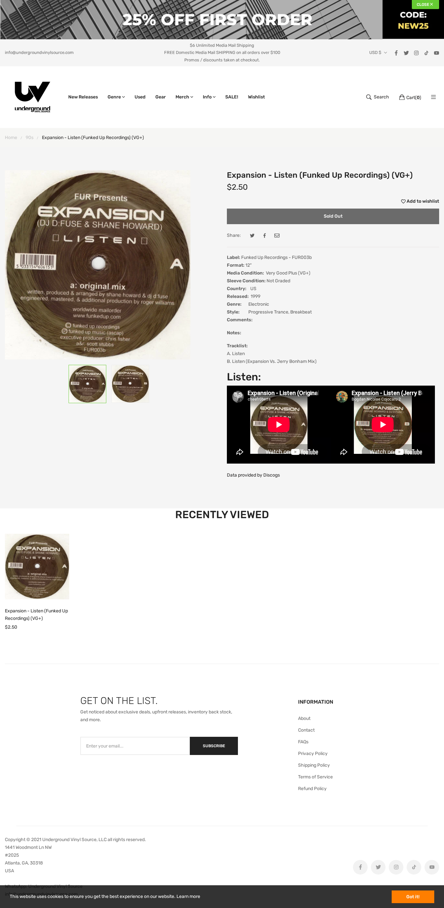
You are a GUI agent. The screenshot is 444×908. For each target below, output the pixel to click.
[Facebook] (396, 52)
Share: (234, 235)
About (304, 718)
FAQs (303, 742)
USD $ (375, 52)
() (413, 97)
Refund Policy (312, 788)
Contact (306, 730)
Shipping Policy (314, 765)
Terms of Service (315, 777)
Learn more (188, 896)
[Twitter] (406, 52)
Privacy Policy (313, 753)
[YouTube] (436, 52)
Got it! (413, 897)
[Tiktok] (426, 52)
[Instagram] (416, 52)
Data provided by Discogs (253, 475)
